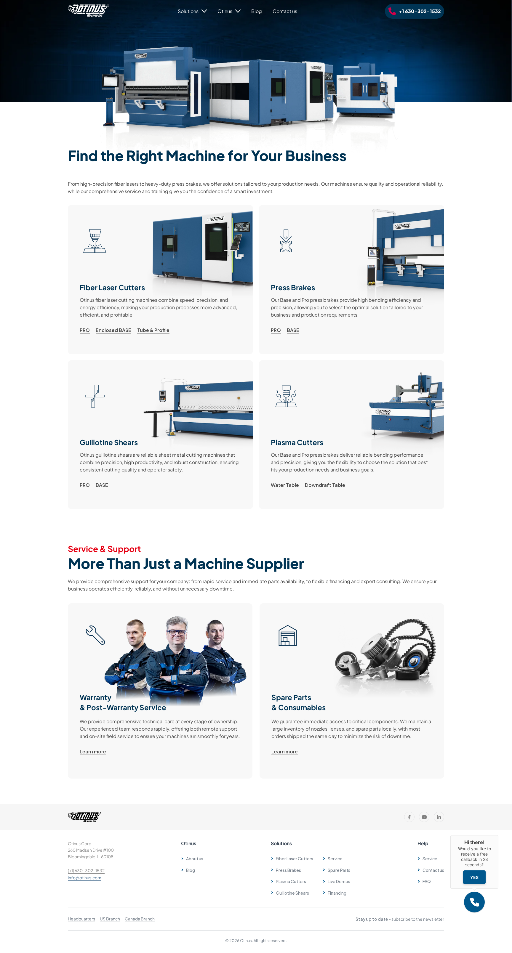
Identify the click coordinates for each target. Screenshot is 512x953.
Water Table (285, 484)
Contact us (285, 11)
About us (194, 858)
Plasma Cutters (291, 881)
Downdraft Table (325, 484)
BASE (293, 329)
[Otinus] (88, 15)
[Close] (498, 835)
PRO (85, 329)
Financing (337, 893)
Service (430, 858)
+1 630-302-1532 (420, 11)
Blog (256, 11)
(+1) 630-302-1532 (86, 870)
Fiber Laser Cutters (294, 858)
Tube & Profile (153, 329)
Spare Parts (339, 870)
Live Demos (339, 881)
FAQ (427, 881)
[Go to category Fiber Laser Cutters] (160, 279)
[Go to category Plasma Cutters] (351, 434)
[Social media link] (409, 817)
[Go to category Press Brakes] (351, 279)
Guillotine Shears (292, 893)
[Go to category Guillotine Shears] (160, 434)
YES (474, 877)
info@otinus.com (84, 877)
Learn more (93, 751)
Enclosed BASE (113, 329)
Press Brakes (288, 870)
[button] (474, 902)
